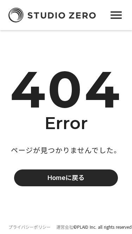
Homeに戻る (66, 177)
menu (116, 15)
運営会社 (64, 227)
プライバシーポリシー (29, 227)
